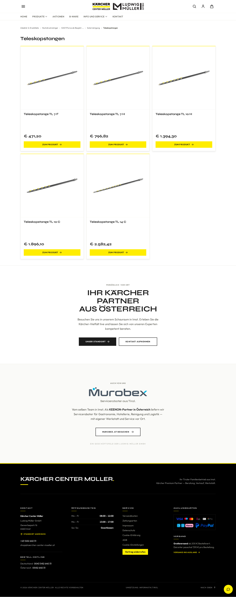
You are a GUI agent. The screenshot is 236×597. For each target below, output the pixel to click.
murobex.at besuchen (115, 432)
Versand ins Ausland (185, 552)
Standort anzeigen (35, 534)
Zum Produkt (50, 144)
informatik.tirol (148, 587)
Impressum (128, 525)
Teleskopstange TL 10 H (174, 114)
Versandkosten (130, 515)
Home (23, 16)
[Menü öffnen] (23, 6)
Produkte (38, 16)
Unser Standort (96, 341)
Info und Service (94, 16)
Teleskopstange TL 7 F (41, 114)
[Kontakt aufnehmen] (228, 589)
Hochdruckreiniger (50, 28)
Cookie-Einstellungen (133, 544)
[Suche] (194, 6)
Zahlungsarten (129, 520)
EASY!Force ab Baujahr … (72, 28)
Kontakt (118, 16)
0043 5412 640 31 (43, 563)
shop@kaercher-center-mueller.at (37, 545)
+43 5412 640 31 (28, 541)
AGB (124, 540)
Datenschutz (128, 530)
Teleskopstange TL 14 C (108, 222)
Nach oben (206, 587)
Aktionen (58, 16)
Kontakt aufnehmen (138, 341)
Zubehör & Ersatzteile (29, 28)
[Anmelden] (203, 6)
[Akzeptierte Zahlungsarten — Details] (195, 522)
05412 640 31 (38, 567)
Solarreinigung (93, 28)
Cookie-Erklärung (131, 535)
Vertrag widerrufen (135, 551)
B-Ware (73, 16)
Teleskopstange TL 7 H (107, 114)
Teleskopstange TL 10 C (42, 222)
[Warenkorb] (212, 6)
